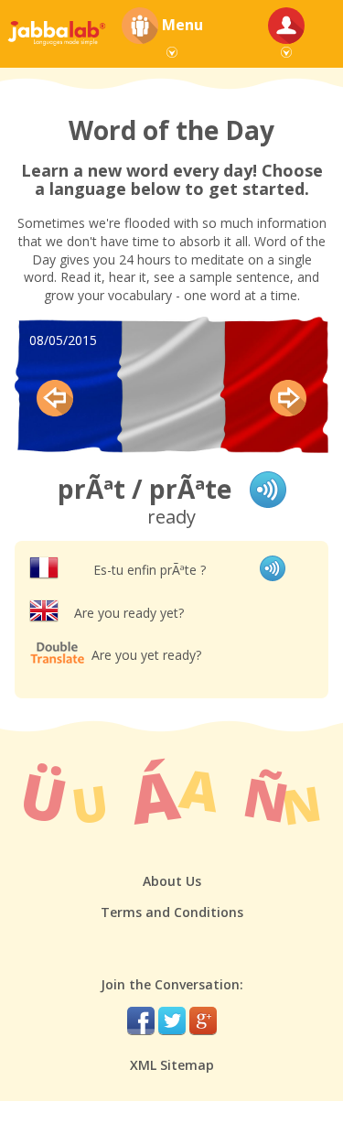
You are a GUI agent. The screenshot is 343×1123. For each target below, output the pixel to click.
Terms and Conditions (172, 912)
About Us (172, 881)
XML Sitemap (172, 1065)
